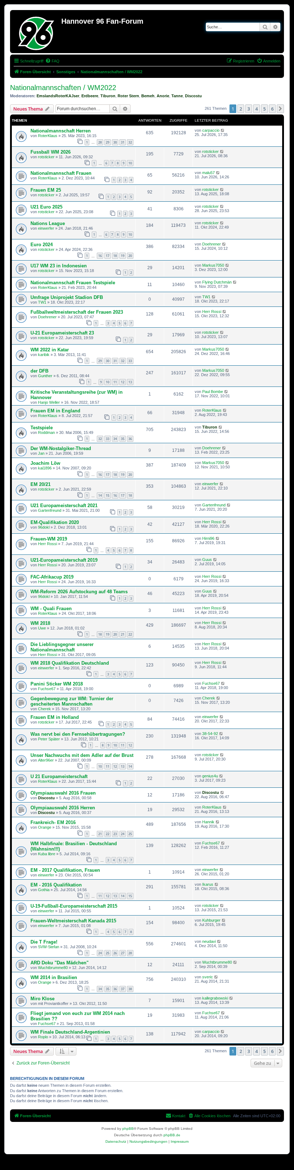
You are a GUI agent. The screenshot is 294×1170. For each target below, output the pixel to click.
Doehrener (211, 244)
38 (130, 989)
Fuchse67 (47, 689)
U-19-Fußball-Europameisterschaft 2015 (73, 906)
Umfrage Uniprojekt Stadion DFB (66, 297)
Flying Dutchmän (217, 282)
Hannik (208, 822)
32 (130, 142)
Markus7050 (213, 265)
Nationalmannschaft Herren (60, 131)
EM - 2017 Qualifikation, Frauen (65, 870)
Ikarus (207, 884)
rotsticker (46, 157)
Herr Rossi (211, 311)
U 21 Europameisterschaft (58, 776)
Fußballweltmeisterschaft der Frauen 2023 (76, 312)
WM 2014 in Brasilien (53, 977)
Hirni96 (208, 538)
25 (130, 834)
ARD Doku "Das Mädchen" (59, 962)
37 (122, 989)
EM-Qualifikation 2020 (54, 522)
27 (122, 953)
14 (100, 495)
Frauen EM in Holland (54, 717)
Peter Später (49, 739)
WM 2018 (40, 623)
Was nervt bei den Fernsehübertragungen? (77, 734)
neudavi (209, 941)
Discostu (193, 96)
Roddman (46, 432)
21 (122, 634)
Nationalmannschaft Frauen (60, 173)
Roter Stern (128, 96)
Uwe (42, 628)
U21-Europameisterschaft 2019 (64, 560)
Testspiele (41, 427)
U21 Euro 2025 (46, 207)
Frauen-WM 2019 (48, 539)
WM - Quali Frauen (51, 608)
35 (122, 438)
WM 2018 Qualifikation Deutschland (69, 663)
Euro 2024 (41, 244)
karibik (43, 354)
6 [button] (272, 109)
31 (122, 142)
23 (115, 834)
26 (115, 953)
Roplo (43, 1037)
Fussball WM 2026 (50, 152)
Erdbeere (89, 96)
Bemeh (148, 96)
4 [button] (256, 109)
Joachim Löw (45, 463)
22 (130, 634)
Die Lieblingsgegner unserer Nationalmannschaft (62, 647)
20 (130, 255)
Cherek (44, 709)
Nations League (47, 223)
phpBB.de (171, 1135)
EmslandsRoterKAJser (58, 96)
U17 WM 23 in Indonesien (58, 265)
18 (115, 255)
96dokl (43, 527)
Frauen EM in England (55, 410)
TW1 (42, 302)
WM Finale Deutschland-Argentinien (70, 1032)
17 (107, 255)
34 (115, 438)
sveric (207, 977)
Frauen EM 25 (45, 190)
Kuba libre (46, 854)
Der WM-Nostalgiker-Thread (60, 448)
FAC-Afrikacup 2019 (52, 577)
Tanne (177, 96)
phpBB (128, 1129)
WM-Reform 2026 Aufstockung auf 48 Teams (79, 591)
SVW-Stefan (48, 947)
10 (130, 163)
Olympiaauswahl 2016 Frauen (63, 793)
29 (107, 142)
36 (130, 438)
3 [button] (248, 109)
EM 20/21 (40, 484)
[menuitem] (52, 61)
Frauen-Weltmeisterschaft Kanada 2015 (73, 920)
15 (107, 495)
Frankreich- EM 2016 (53, 822)
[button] (280, 108)
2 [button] (241, 109)
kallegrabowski (215, 998)
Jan (41, 453)
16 (100, 255)
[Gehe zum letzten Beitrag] (222, 130)
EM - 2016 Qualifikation (56, 885)
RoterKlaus (47, 136)
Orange (44, 827)
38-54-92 (210, 733)
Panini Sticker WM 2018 (56, 684)
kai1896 (45, 468)
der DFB (39, 371)
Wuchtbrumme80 (53, 967)
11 (115, 382)
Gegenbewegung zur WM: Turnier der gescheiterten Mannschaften (71, 701)
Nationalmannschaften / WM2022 (63, 88)
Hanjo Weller (49, 402)
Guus (207, 559)
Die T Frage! (43, 942)
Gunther (45, 376)
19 (122, 255)
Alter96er (46, 760)
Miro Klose (42, 998)
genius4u (210, 776)
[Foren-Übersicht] (36, 31)
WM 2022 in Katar (49, 349)
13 (130, 382)
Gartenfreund (49, 510)
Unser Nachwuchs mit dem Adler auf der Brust (81, 755)
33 (130, 361)
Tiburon (107, 96)
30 (115, 142)
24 (122, 834)
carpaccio (210, 130)
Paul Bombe (212, 391)
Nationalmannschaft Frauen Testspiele (72, 282)
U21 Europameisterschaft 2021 (64, 505)
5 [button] (264, 109)
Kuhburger (211, 920)
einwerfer (46, 228)
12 (122, 382)
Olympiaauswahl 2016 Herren (62, 807)
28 (100, 142)
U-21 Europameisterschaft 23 (62, 333)
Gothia (43, 890)
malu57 (208, 172)
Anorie (163, 96)
